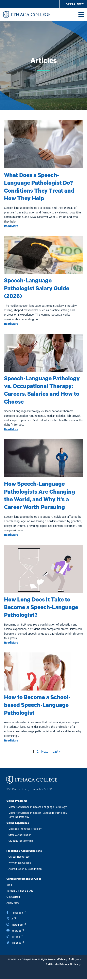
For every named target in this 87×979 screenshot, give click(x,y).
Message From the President (25, 829)
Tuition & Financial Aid (19, 890)
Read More (11, 226)
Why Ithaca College (19, 862)
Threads (16, 942)
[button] (75, 4)
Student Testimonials (20, 840)
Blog (9, 885)
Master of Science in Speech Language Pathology (37, 807)
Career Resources (19, 856)
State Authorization (20, 835)
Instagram (17, 924)
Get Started (13, 896)
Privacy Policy (67, 959)
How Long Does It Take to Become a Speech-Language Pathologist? (41, 608)
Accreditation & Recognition (25, 869)
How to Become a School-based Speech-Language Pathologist (37, 705)
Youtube (16, 930)
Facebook (17, 912)
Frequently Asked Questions (24, 851)
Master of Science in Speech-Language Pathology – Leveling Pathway (38, 815)
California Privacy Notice (62, 964)
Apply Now (12, 903)
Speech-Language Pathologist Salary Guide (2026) (36, 289)
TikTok (16, 937)
